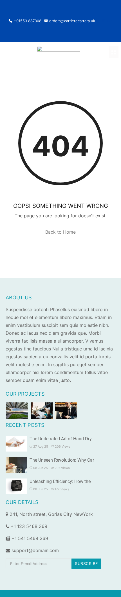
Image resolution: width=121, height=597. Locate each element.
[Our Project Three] (66, 410)
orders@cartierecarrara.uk (72, 21)
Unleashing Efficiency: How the (60, 481)
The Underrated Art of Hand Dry (61, 438)
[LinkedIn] (103, 21)
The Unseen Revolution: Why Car (62, 460)
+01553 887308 (27, 21)
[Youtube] (109, 21)
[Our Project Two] (42, 410)
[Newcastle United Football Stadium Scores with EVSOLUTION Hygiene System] (17, 410)
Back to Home (60, 232)
